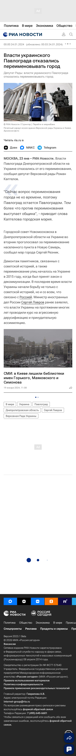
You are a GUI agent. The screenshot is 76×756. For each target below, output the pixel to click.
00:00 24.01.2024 (14, 44)
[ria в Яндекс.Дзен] (24, 601)
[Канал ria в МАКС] (10, 601)
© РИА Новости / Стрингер (17, 124)
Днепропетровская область (22, 410)
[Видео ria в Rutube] (65, 601)
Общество (25, 622)
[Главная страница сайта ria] (22, 34)
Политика (9, 622)
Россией (26, 297)
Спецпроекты (13, 628)
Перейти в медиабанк (44, 124)
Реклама (31, 628)
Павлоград (41, 404)
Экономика (43, 622)
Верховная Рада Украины (21, 415)
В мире (10, 404)
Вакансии (10, 643)
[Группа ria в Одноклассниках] (51, 601)
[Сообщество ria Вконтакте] (37, 601)
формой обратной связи (38, 709)
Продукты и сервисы (54, 628)
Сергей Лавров (32, 302)
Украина (24, 404)
